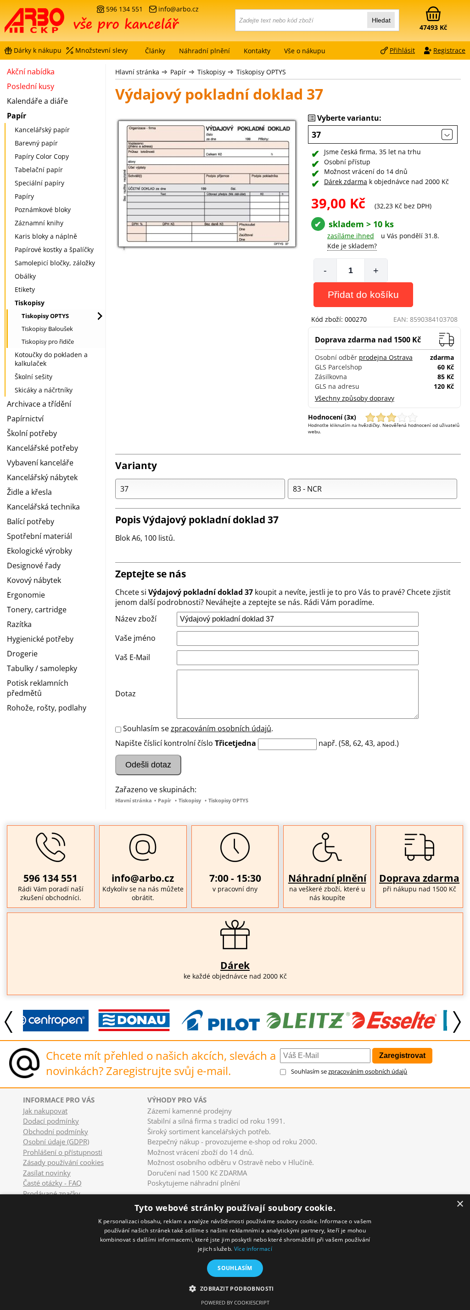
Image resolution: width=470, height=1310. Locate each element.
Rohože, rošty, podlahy (46, 708)
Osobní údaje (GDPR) (56, 1141)
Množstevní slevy (101, 50)
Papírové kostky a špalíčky (54, 249)
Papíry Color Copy (42, 156)
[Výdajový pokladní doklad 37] (207, 187)
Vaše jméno (135, 638)
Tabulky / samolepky (42, 668)
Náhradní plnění (327, 878)
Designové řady (34, 565)
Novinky (156, 1191)
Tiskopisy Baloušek (47, 329)
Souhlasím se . (198, 728)
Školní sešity (33, 376)
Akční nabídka (31, 72)
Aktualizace (183, 1191)
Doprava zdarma (419, 878)
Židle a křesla (29, 492)
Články (155, 50)
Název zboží (136, 619)
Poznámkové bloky (43, 209)
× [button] (459, 1204)
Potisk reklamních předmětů (37, 688)
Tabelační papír (39, 169)
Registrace (449, 50)
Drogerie (22, 654)
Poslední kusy (30, 86)
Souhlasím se (349, 1071)
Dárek (235, 965)
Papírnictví (25, 419)
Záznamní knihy (39, 222)
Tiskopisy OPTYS (261, 71)
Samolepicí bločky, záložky (55, 262)
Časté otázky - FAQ (52, 1182)
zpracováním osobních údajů (221, 728)
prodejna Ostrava (386, 357)
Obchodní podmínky (55, 1131)
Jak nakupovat (45, 1110)
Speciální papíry (39, 183)
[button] (235, 1288)
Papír (178, 71)
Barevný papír (36, 143)
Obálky (25, 276)
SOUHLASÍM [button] (235, 1268)
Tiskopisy (211, 71)
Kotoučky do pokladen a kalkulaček (51, 359)
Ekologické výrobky (39, 551)
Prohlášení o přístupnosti (62, 1152)
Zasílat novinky (47, 1172)
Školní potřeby (32, 433)
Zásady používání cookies (63, 1162)
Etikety (25, 289)
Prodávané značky (51, 1193)
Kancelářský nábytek (42, 477)
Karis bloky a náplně (46, 236)
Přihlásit (402, 50)
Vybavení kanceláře (40, 463)
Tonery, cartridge (37, 610)
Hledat (381, 20)
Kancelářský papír (42, 129)
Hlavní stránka (137, 71)
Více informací (253, 1249)
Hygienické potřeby (40, 639)
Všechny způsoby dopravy (354, 398)
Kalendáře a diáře (37, 101)
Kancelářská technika (43, 507)
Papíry (24, 196)
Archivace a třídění (39, 404)
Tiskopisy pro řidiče (48, 341)
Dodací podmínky (51, 1120)
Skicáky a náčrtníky (44, 390)
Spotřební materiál (39, 536)
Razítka (19, 624)
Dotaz (125, 694)
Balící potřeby (30, 521)
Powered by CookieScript (235, 1302)
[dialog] (235, 1252)
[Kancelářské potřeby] (55, 24)
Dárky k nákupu (38, 50)
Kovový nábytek (34, 580)
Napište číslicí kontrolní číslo (164, 743)
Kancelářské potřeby (42, 448)
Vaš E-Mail (132, 657)
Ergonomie (26, 595)
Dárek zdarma (345, 181)
